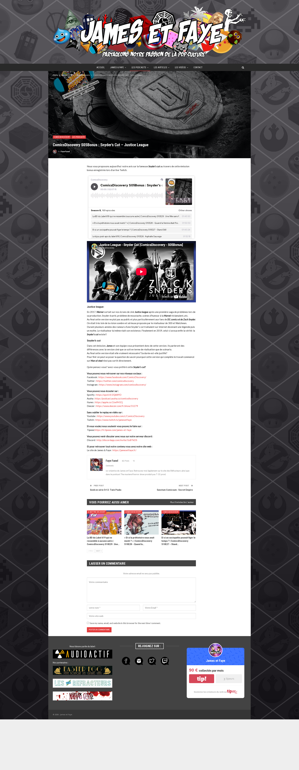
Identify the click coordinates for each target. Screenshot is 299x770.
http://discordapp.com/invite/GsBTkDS (117, 440)
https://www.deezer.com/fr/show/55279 (117, 406)
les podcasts (139, 67)
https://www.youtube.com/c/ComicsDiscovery (121, 416)
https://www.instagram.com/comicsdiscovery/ (122, 384)
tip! (201, 678)
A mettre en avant (96, 512)
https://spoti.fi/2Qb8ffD (108, 394)
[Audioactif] (82, 654)
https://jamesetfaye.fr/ (124, 450)
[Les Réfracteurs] (82, 683)
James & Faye (117, 67)
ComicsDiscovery (62, 137)
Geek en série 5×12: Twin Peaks (105, 489)
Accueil (101, 67)
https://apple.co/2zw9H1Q (109, 402)
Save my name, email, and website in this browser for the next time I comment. (125, 623)
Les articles (160, 67)
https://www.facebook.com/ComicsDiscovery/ (122, 377)
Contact (198, 67)
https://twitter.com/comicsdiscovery (115, 380)
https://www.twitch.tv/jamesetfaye (113, 419)
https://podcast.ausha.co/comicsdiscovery (116, 398)
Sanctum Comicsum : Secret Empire (175, 489)
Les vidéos (180, 67)
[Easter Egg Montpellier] (82, 670)
